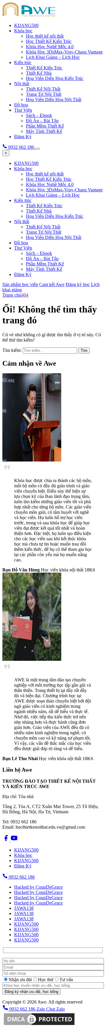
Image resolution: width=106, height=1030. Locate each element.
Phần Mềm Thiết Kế (45, 125)
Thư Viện (23, 110)
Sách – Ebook (39, 115)
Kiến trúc (23, 62)
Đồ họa (21, 104)
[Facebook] (6, 839)
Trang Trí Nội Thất (43, 94)
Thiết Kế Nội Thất (43, 88)
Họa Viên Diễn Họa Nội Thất (53, 99)
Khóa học (23, 30)
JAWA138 (24, 908)
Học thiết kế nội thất (45, 36)
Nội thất (21, 83)
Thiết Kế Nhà (39, 73)
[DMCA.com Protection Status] (39, 1024)
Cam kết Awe (51, 284)
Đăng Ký (23, 136)
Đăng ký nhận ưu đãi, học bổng (31, 991)
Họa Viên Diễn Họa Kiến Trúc (54, 78)
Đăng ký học (78, 284)
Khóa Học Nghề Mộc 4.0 (50, 46)
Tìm (84, 350)
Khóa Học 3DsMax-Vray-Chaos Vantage (64, 51)
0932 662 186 (21, 877)
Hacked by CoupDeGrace (38, 886)
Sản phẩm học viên (20, 284)
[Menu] (37, 149)
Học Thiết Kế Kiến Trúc (49, 41)
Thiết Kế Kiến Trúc (44, 67)
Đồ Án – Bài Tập (42, 120)
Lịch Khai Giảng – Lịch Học (53, 57)
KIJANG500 (26, 25)
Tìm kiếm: (11, 350)
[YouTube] (14, 839)
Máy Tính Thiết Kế (44, 131)
